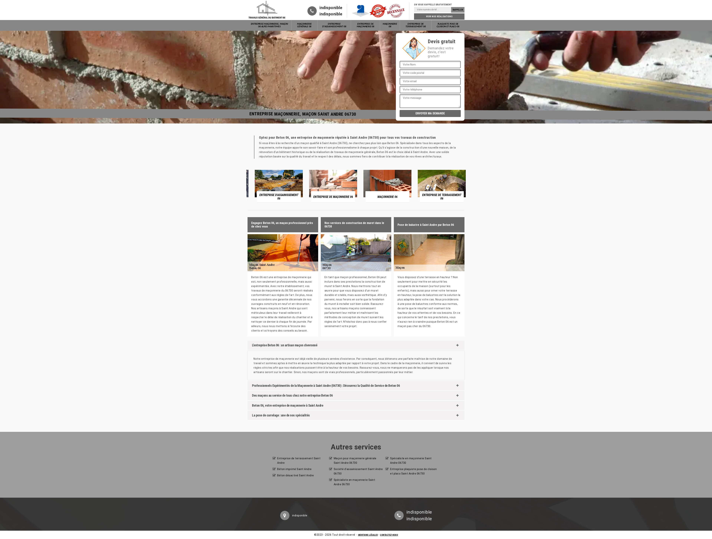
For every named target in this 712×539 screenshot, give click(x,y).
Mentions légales (368, 535)
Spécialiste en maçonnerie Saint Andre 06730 (354, 482)
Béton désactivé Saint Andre (295, 475)
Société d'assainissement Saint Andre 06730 (358, 471)
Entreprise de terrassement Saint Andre (298, 460)
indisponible (330, 8)
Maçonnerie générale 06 (304, 25)
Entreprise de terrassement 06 (416, 25)
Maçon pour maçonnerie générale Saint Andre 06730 (355, 460)
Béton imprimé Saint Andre (294, 469)
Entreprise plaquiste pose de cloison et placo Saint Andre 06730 (413, 471)
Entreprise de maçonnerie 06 (365, 25)
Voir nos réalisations (439, 16)
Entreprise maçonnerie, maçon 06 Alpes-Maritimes (269, 25)
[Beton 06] (267, 10)
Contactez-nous (389, 535)
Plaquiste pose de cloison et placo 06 (448, 25)
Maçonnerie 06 (390, 25)
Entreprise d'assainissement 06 (334, 25)
